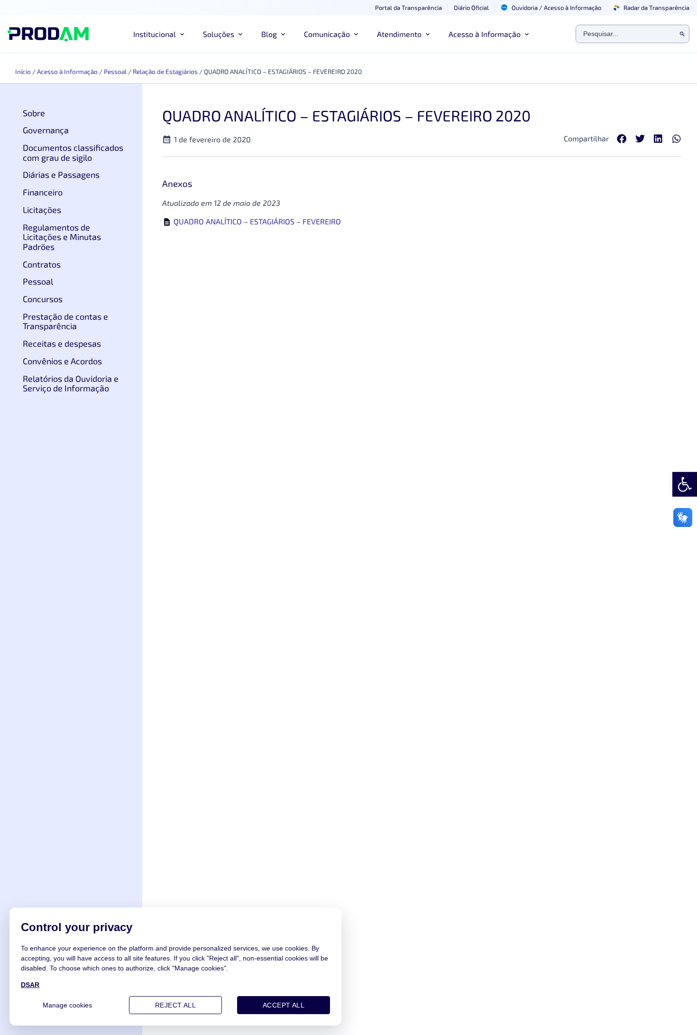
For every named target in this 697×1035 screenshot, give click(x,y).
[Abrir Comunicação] (356, 34)
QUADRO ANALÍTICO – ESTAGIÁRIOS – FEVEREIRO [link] (257, 221)
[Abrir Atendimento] (427, 34)
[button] (621, 139)
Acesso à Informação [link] (67, 71)
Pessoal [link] (115, 71)
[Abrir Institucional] (182, 34)
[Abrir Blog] (283, 34)
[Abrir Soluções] (240, 34)
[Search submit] (682, 34)
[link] (684, 484)
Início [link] (23, 71)
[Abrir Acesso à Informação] (527, 34)
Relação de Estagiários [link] (165, 71)
